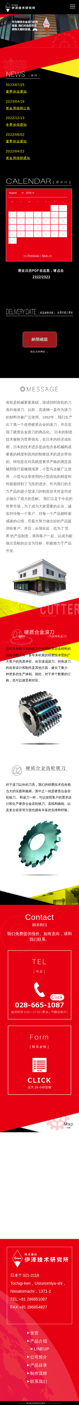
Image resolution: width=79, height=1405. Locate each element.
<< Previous (31, 255)
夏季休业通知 (16, 91)
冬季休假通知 (16, 124)
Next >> (47, 255)
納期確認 (40, 339)
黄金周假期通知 (18, 158)
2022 (37, 277)
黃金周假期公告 (18, 108)
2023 (46, 277)
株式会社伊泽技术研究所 (36, 1403)
